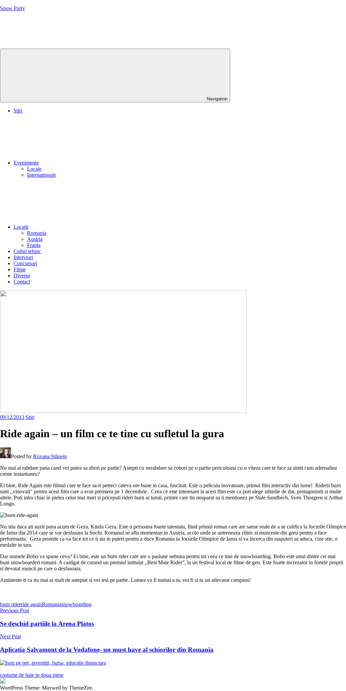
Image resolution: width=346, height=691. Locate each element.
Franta (34, 245)
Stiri (18, 111)
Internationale (41, 175)
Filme (20, 269)
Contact (22, 282)
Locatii (21, 227)
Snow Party (12, 8)
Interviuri (23, 257)
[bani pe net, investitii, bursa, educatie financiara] (53, 663)
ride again (31, 604)
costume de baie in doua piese (32, 675)
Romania (36, 233)
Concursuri (25, 263)
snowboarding (76, 604)
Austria (35, 239)
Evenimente (26, 163)
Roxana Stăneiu (50, 456)
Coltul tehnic (27, 251)
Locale (34, 169)
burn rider (10, 604)
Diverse (22, 275)
